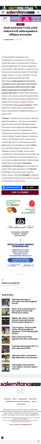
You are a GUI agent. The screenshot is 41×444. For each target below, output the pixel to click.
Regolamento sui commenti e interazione (18, 401)
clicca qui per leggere (23, 105)
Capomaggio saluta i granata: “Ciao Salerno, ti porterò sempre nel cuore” (24, 367)
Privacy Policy (33, 399)
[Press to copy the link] (38, 442)
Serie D (14, 399)
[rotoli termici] (20, 267)
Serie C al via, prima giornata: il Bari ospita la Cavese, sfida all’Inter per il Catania (24, 311)
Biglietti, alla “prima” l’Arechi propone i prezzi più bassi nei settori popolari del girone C (23, 320)
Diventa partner (22, 399)
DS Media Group (26, 424)
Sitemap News (21, 404)
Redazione (7, 399)
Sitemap (34, 401)
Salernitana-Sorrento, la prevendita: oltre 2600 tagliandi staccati (24, 301)
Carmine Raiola (8, 39)
